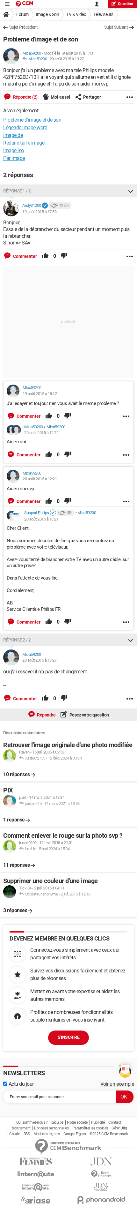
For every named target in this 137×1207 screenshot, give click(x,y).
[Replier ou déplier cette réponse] (131, 191)
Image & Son (47, 14)
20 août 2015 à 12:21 (40, 478)
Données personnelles (51, 1128)
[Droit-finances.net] (101, 1174)
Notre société (77, 1122)
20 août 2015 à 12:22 (41, 432)
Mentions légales (46, 1134)
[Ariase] (35, 1199)
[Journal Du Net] (101, 1162)
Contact (114, 1122)
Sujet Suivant (116, 27)
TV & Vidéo (76, 14)
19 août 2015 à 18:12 (40, 393)
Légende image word (25, 127)
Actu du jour (20, 1084)
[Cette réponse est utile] (45, 256)
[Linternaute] (35, 1174)
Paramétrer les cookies (90, 1128)
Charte (14, 1134)
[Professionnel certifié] (53, 512)
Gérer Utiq (119, 1128)
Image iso (13, 150)
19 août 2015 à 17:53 (39, 211)
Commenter (24, 256)
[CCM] (24, 4)
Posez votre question (88, 714)
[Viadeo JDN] (101, 1187)
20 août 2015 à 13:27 (67, 58)
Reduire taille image (23, 143)
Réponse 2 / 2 (17, 639)
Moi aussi (60, 97)
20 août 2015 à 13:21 (41, 519)
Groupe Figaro (74, 1134)
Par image (14, 158)
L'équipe (57, 1122)
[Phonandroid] (101, 1200)
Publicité (98, 1122)
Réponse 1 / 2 (17, 190)
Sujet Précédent (23, 27)
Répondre (46, 714)
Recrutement (21, 1128)
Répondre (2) (25, 97)
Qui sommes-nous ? (32, 1122)
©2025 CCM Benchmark (109, 1134)
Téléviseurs (103, 14)
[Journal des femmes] (35, 1162)
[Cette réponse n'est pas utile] (64, 256)
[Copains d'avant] (35, 1187)
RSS (27, 1134)
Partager (92, 97)
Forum (22, 14)
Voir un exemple (117, 1084)
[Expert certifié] (45, 205)
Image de (13, 135)
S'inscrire (68, 1037)
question (125, 4)
